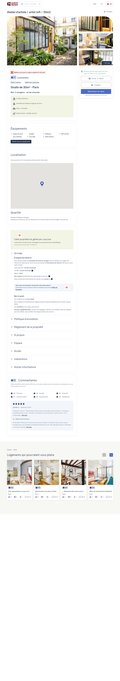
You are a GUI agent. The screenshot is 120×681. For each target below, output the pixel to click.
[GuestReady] (12, 4)
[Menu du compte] (109, 4)
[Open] (39, 4)
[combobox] (31, 4)
